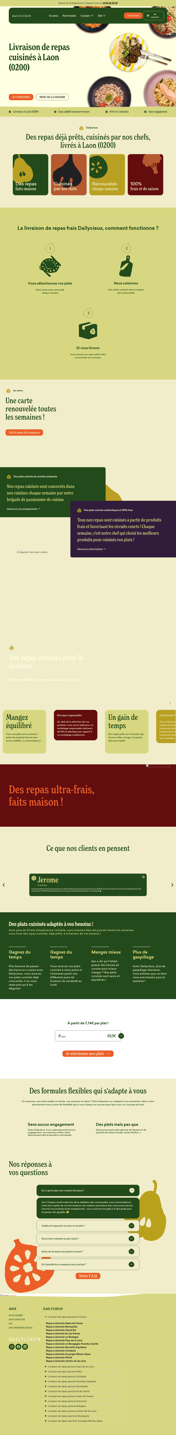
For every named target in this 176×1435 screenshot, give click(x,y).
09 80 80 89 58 (110, 3)
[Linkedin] (25, 1347)
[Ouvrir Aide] (104, 15)
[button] (170, 703)
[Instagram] (12, 1347)
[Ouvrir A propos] (92, 15)
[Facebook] (18, 1347)
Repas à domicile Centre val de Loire (66, 1361)
